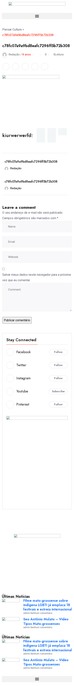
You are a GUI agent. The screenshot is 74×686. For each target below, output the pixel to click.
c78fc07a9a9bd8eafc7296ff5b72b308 (31, 161)
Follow (58, 352)
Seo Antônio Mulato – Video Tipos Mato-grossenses (45, 621)
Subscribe (58, 391)
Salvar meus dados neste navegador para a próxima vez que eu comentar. (36, 277)
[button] (37, 16)
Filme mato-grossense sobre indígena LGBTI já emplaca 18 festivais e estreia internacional (47, 605)
